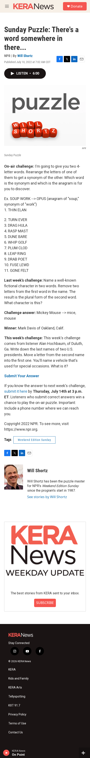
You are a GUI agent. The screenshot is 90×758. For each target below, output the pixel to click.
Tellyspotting (16, 696)
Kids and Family (18, 678)
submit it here (15, 391)
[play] (6, 753)
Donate (76, 6)
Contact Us (15, 732)
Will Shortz (25, 56)
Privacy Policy (17, 714)
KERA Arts (15, 687)
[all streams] (84, 753)
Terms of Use (17, 723)
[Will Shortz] (13, 477)
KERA (12, 669)
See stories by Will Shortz (47, 497)
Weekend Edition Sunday (34, 440)
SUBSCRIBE (45, 602)
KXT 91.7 (14, 705)
